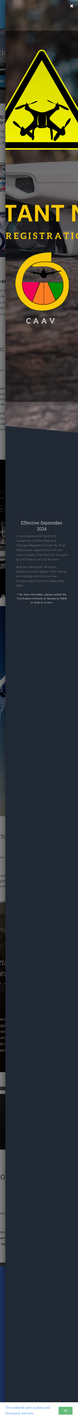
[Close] (71, 6)
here (50, 602)
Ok (65, 1410)
